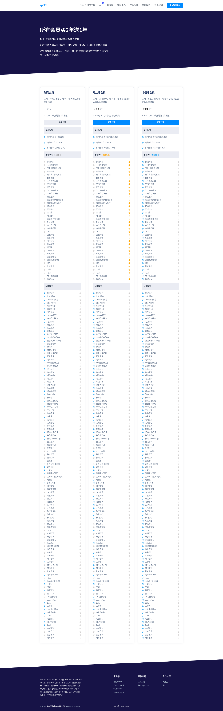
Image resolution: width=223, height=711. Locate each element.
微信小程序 (117, 682)
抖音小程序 (117, 689)
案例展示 (146, 5)
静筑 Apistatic (143, 685)
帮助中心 (121, 5)
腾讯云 (165, 685)
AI (101, 4)
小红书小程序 (118, 692)
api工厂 (44, 5)
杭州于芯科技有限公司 (56, 706)
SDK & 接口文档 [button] (87, 5)
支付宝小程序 (118, 685)
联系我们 (158, 5)
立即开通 (111, 122)
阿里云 (165, 682)
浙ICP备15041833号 (121, 706)
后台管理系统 (175, 5)
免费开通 (62, 122)
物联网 (110, 5)
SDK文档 (141, 682)
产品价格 (134, 5)
